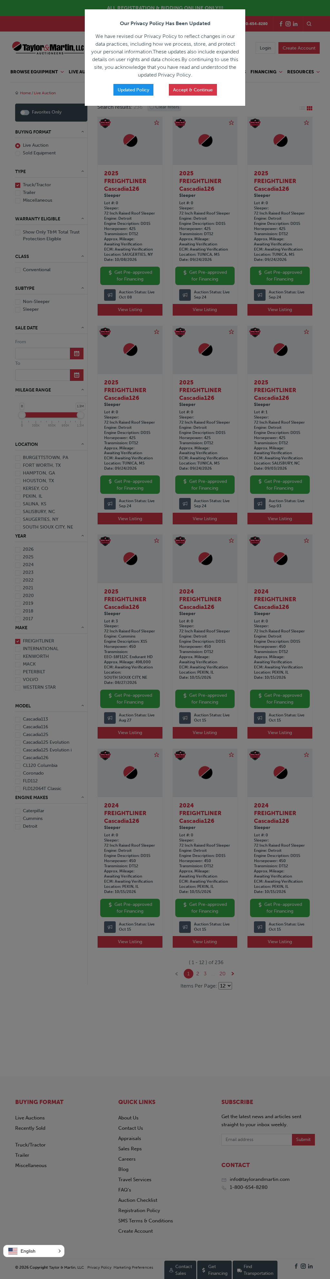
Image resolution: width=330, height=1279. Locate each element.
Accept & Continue (193, 90)
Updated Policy (133, 90)
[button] (34, 1251)
